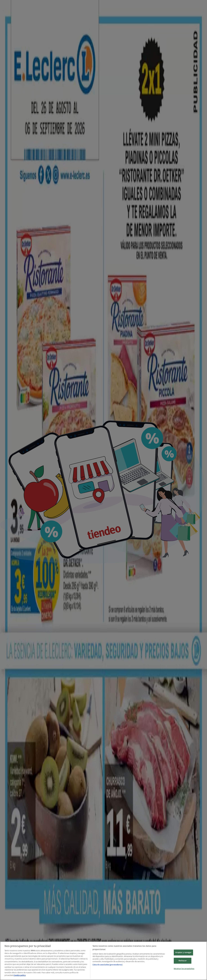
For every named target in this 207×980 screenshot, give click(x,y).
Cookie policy (20, 975)
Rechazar (183, 960)
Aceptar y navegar (183, 952)
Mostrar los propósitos (184, 968)
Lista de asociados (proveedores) (107, 964)
